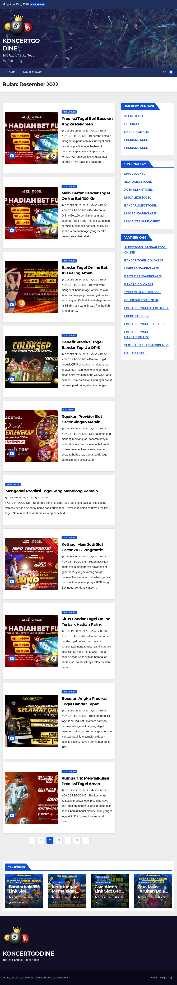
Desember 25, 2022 (77, 205)
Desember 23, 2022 (77, 429)
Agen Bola (144, 882)
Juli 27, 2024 (63, 897)
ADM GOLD (18, 903)
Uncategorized (103, 882)
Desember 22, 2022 (77, 556)
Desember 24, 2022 (77, 280)
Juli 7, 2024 (148, 897)
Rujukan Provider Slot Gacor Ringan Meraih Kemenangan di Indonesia (86, 422)
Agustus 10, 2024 (23, 897)
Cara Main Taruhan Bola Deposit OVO (151, 891)
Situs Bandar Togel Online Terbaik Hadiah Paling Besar (86, 624)
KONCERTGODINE (28, 953)
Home (10, 72)
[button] (164, 72)
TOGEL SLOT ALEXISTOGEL (142, 292)
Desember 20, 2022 (77, 790)
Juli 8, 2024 (105, 897)
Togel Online (69, 112)
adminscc (100, 131)
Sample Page (32, 72)
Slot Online (68, 410)
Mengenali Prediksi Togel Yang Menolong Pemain (51, 491)
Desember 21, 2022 (77, 631)
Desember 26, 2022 (77, 131)
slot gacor (58, 882)
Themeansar (62, 977)
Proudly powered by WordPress (19, 977)
